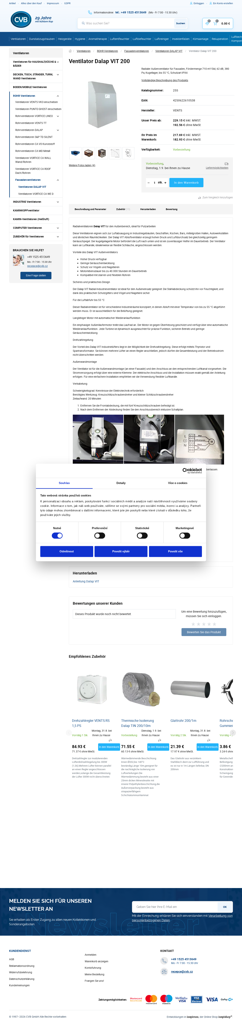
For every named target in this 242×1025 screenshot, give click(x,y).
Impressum (53, 3)
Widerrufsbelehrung (20, 972)
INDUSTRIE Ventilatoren (27, 201)
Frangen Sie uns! (94, 980)
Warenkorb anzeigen (96, 961)
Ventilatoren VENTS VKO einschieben (36, 102)
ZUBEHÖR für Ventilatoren (28, 236)
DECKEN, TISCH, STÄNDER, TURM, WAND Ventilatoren (33, 76)
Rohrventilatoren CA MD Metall (32, 151)
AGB (11, 959)
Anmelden (90, 954)
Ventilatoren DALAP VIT (32, 187)
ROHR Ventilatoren (24, 95)
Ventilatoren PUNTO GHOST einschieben (38, 109)
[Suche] (83, 23)
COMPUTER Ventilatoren (27, 228)
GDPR (67, 3)
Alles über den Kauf (31, 3)
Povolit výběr (121, 551)
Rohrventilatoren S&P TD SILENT (34, 137)
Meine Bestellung (94, 974)
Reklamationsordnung (21, 966)
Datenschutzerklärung (21, 979)
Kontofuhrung (93, 967)
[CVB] (32, 19)
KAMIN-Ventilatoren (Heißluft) (31, 219)
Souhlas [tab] (64, 483)
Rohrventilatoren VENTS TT (31, 123)
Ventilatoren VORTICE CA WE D (36, 194)
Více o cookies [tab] (177, 483)
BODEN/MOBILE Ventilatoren (30, 87)
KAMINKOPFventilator (26, 210)
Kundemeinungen (19, 985)
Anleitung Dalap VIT (86, 581)
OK (225, 906)
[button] (215, 166)
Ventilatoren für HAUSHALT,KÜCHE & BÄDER (34, 63)
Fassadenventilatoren (28, 180)
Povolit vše (175, 551)
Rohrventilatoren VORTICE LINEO (34, 116)
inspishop (225, 1017)
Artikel (12, 3)
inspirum (193, 1017)
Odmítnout (67, 551)
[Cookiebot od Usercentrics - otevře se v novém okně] (185, 471)
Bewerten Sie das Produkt (204, 632)
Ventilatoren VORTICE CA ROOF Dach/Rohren (33, 171)
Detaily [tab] (121, 483)
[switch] (99, 536)
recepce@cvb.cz (37, 266)
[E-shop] (70, 51)
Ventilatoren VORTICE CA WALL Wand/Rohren (33, 160)
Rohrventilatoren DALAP (29, 130)
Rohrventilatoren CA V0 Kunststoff (35, 144)
